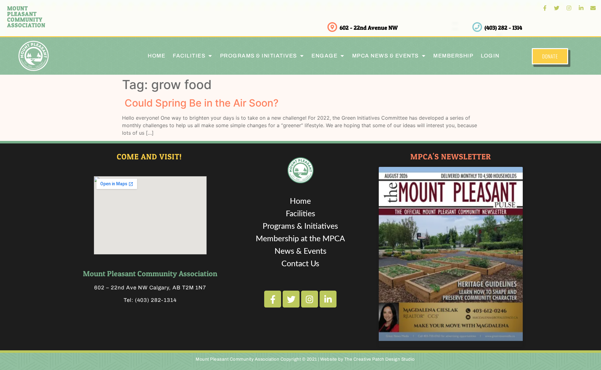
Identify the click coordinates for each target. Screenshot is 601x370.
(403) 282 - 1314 (503, 27)
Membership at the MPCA (300, 239)
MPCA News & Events (385, 56)
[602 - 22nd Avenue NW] (332, 27)
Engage (324, 56)
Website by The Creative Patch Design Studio (367, 359)
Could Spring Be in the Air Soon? (200, 103)
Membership (453, 56)
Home (156, 56)
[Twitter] (557, 8)
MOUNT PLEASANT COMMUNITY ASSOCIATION (26, 16)
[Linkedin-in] (581, 8)
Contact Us (300, 264)
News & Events (300, 251)
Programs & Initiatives (258, 56)
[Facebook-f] (545, 8)
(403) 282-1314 (156, 300)
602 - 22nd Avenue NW (369, 27)
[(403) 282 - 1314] (477, 27)
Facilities (300, 214)
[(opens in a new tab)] (451, 254)
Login (490, 56)
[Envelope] (593, 8)
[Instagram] (569, 8)
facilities (189, 56)
